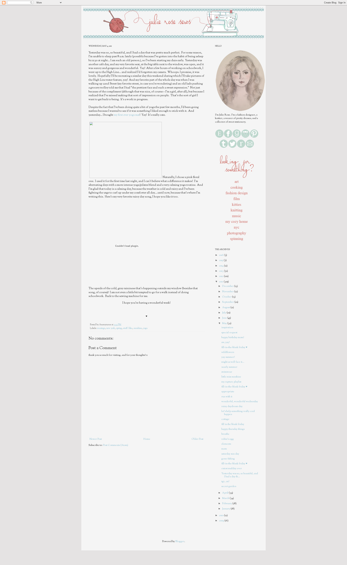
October (227, 297)
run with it (226, 397)
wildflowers (227, 352)
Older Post (197, 439)
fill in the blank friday (232, 424)
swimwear (226, 372)
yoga (145, 328)
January (226, 509)
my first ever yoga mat (127, 115)
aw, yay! (225, 342)
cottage (225, 419)
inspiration (227, 327)
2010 (221, 515)
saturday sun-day (230, 454)
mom (224, 449)
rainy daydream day (232, 406)
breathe (225, 434)
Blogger (179, 541)
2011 (221, 282)
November (228, 292)
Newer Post (95, 439)
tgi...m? (225, 481)
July (224, 313)
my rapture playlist (231, 382)
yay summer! (228, 357)
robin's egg (227, 439)
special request (229, 332)
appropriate (227, 392)
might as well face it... (232, 362)
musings (101, 328)
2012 (221, 276)
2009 (221, 521)
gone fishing (228, 459)
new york (110, 328)
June (224, 318)
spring (119, 328)
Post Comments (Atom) (115, 445)
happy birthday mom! (232, 337)
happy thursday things (233, 429)
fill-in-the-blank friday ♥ (234, 347)
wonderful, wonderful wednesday (239, 401)
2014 (221, 266)
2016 (221, 255)
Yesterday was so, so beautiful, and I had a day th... (239, 475)
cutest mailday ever (231, 468)
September (228, 302)
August (226, 307)
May (224, 323)
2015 (221, 260)
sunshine (138, 328)
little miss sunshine (231, 377)
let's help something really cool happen (238, 413)
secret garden (228, 486)
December (228, 286)
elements (226, 444)
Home (146, 439)
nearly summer (229, 367)
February (227, 503)
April (225, 493)
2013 (221, 271)
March (226, 498)
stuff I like (127, 328)
